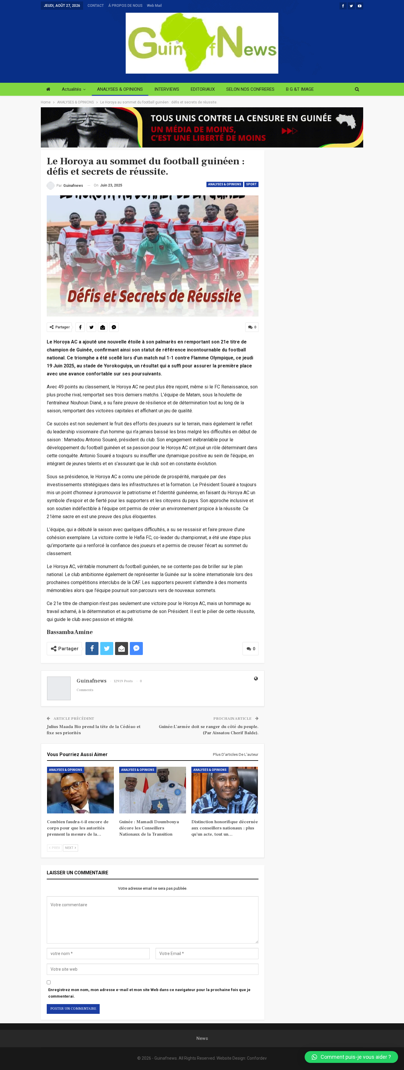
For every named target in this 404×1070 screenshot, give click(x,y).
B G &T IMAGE (300, 89)
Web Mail (154, 6)
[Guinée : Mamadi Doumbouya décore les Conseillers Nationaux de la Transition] (152, 790)
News (202, 1038)
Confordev (257, 1058)
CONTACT (96, 6)
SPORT (251, 184)
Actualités (71, 89)
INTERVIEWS (166, 89)
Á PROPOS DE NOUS (125, 6)
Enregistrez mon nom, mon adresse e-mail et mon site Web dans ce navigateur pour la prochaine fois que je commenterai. (149, 993)
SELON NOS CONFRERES (250, 89)
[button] (351, 1057)
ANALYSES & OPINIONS (120, 89)
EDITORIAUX (203, 89)
